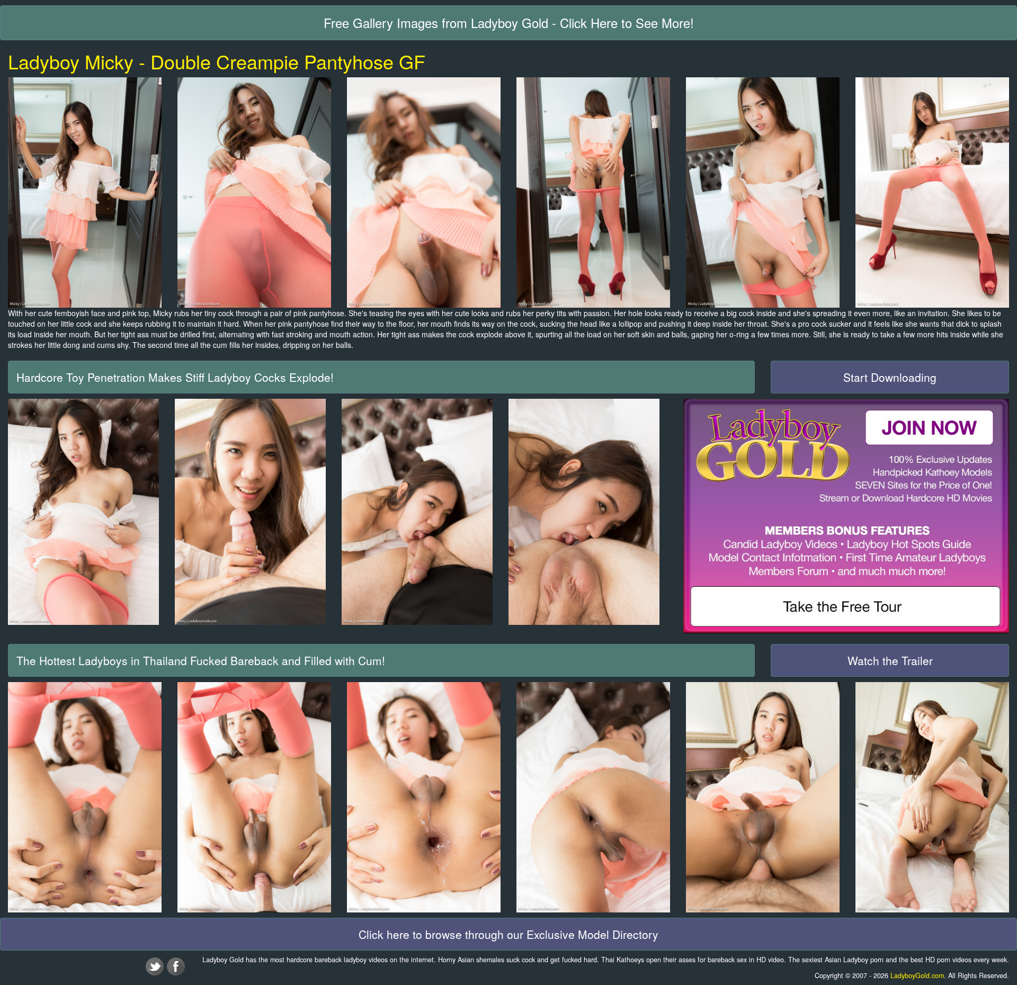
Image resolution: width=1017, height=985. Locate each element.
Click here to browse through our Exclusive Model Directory (508, 934)
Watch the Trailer (890, 660)
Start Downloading (889, 377)
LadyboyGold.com (917, 975)
